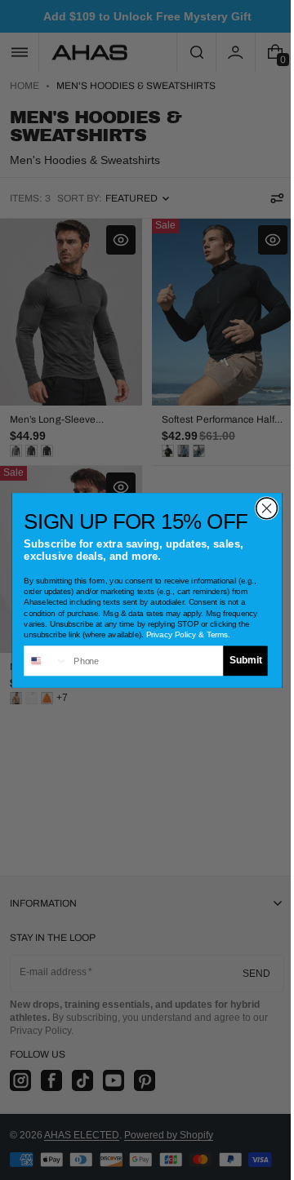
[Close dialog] (260, 507)
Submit (239, 660)
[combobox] (40, 660)
